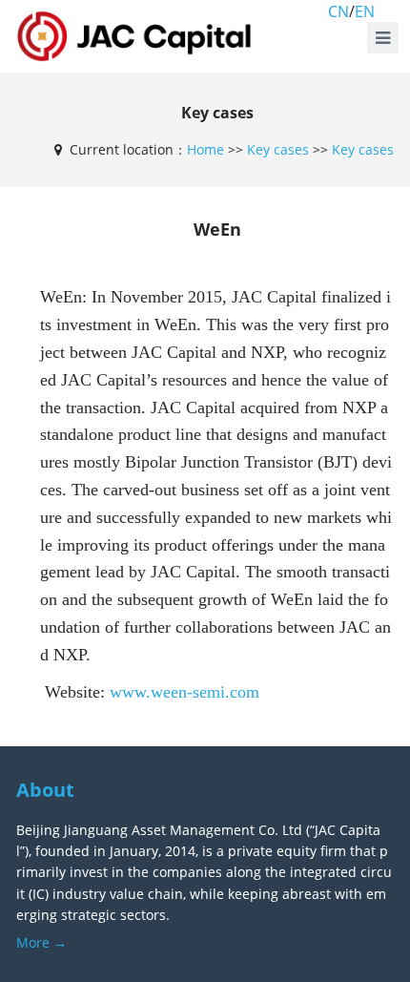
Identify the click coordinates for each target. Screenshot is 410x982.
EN (365, 11)
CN (338, 11)
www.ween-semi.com (184, 691)
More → (41, 942)
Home (205, 149)
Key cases (278, 149)
